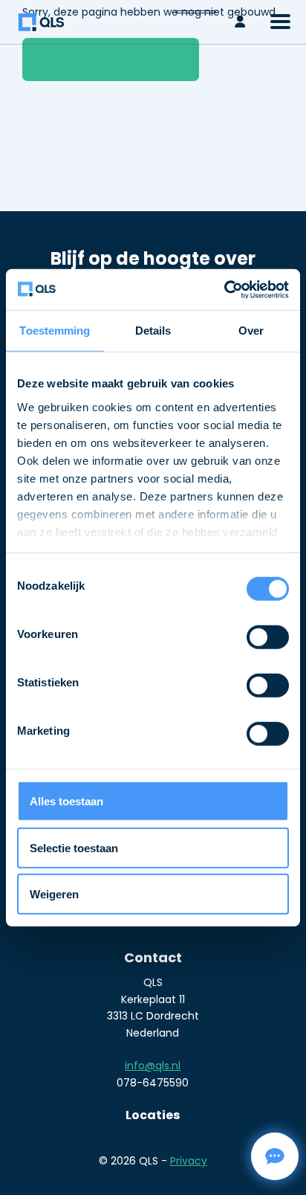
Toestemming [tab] (54, 330)
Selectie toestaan (74, 847)
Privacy (188, 1160)
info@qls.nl (152, 1065)
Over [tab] (251, 330)
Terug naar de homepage (111, 58)
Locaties (153, 1115)
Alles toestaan (66, 801)
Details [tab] (153, 330)
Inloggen (244, 22)
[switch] (268, 636)
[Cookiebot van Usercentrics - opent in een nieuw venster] (224, 289)
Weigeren (54, 894)
